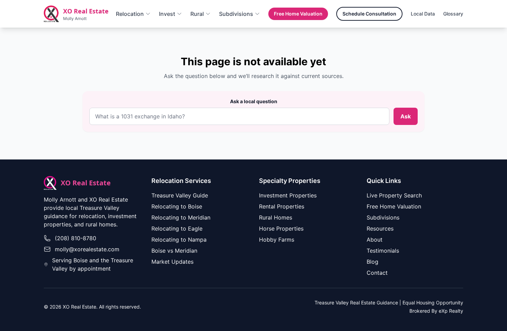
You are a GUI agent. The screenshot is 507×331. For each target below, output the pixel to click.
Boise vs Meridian (174, 250)
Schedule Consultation (369, 14)
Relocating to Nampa (179, 239)
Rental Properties (281, 206)
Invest (167, 13)
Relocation (130, 13)
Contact (377, 272)
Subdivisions (236, 13)
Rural (197, 13)
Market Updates (172, 261)
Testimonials (383, 250)
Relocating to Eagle (176, 228)
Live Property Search (394, 195)
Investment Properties (288, 195)
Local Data (423, 14)
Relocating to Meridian (180, 217)
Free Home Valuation (298, 14)
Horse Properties (281, 228)
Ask (405, 116)
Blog (372, 261)
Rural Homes (275, 217)
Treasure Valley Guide (179, 195)
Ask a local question (253, 101)
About (374, 239)
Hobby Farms (276, 239)
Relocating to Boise (176, 206)
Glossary (453, 14)
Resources (380, 228)
